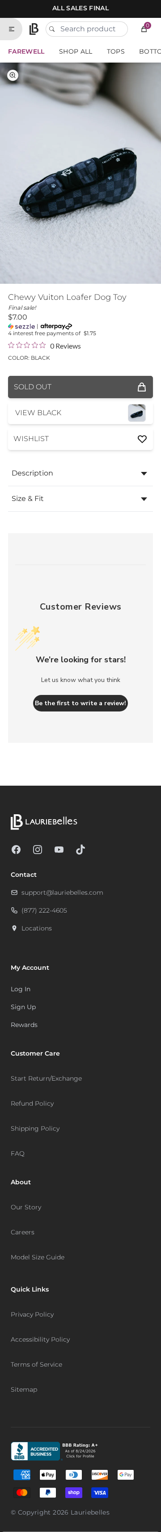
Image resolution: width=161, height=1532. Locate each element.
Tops (116, 51)
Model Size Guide (37, 1257)
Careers (22, 1232)
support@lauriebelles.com (62, 892)
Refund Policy (32, 1103)
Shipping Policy (35, 1128)
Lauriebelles (90, 1512)
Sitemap (24, 1389)
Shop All (76, 51)
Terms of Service (36, 1364)
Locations (36, 928)
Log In (20, 989)
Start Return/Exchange (46, 1078)
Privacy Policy (32, 1314)
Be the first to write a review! (80, 703)
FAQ (18, 1153)
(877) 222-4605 (44, 910)
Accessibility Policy (40, 1339)
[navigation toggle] (15, 29)
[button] (144, 29)
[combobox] (87, 29)
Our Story (26, 1207)
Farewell (26, 51)
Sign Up (23, 1007)
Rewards (24, 1025)
